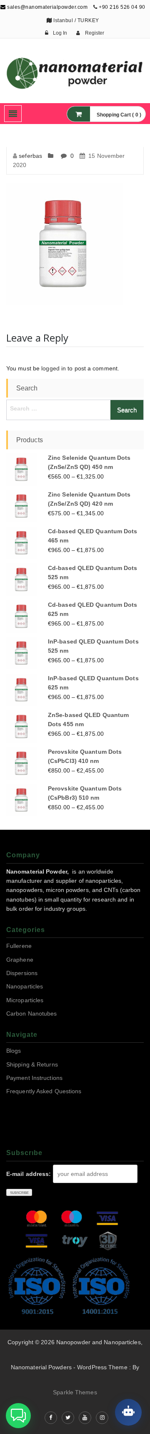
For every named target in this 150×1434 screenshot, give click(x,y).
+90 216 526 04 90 (122, 7)
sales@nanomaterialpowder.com (47, 7)
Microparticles (24, 1000)
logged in (53, 368)
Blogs (13, 1050)
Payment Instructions (34, 1077)
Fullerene (19, 945)
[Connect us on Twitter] (68, 1417)
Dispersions (22, 973)
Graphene (19, 959)
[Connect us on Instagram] (102, 1417)
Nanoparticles (24, 986)
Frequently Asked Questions (44, 1091)
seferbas (30, 155)
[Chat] (128, 1412)
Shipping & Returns (32, 1064)
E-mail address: (28, 1174)
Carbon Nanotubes (31, 1013)
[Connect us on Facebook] (51, 1417)
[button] (18, 1415)
